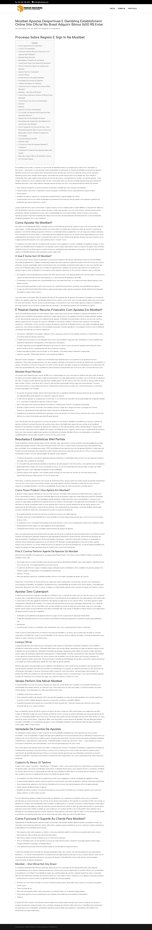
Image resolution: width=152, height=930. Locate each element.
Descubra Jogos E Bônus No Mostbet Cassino (34, 156)
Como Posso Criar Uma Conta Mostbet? (32, 101)
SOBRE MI (121, 8)
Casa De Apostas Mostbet (27, 139)
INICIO (112, 8)
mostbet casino (60, 240)
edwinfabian (22, 28)
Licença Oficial (23, 75)
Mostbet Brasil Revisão (26, 57)
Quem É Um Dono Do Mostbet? (29, 110)
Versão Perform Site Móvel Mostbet (31, 78)
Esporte (21, 107)
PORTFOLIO (132, 8)
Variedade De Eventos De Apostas (30, 81)
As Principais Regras (25, 159)
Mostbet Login (23, 142)
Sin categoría (43, 28)
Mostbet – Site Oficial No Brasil (29, 92)
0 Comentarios (54, 28)
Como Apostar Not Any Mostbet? (30, 46)
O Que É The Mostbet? (26, 49)
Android (21, 104)
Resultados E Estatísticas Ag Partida (31, 60)
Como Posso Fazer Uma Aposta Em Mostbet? (34, 63)
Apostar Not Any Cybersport (28, 72)
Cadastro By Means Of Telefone (29, 83)
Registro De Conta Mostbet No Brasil (31, 118)
